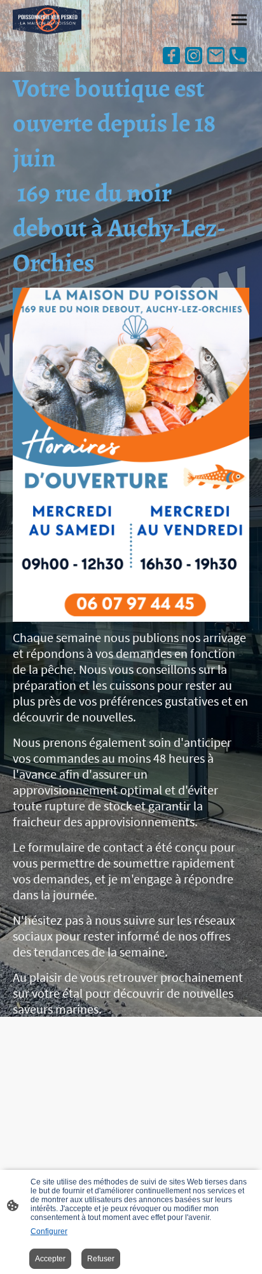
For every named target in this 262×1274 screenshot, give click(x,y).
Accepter (50, 1258)
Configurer (49, 1231)
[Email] (215, 55)
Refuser (100, 1258)
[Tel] (238, 55)
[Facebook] (171, 55)
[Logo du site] (47, 19)
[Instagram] (193, 55)
